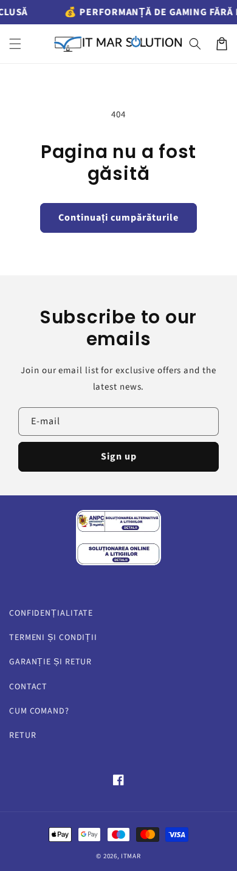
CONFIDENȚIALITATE (51, 613)
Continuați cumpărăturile (118, 217)
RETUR (22, 735)
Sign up (119, 456)
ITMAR (131, 856)
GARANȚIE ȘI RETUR (50, 662)
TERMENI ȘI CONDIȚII (53, 638)
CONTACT (28, 687)
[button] (15, 43)
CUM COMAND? (39, 711)
